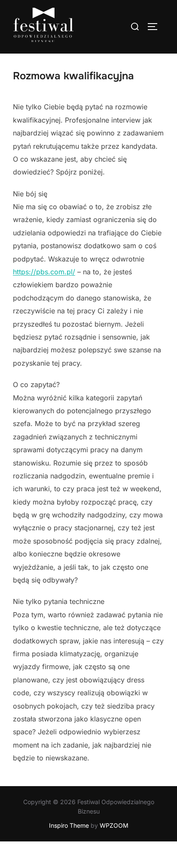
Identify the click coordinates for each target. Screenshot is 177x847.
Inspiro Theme (69, 825)
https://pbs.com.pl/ (44, 271)
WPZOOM (114, 825)
